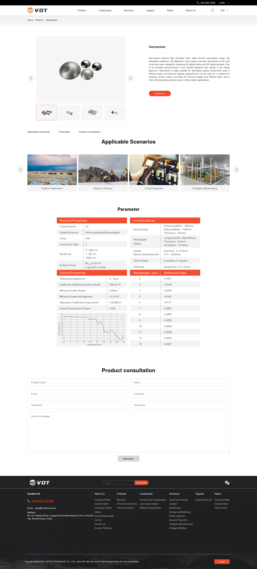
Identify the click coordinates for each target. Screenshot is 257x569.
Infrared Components (127, 503)
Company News (222, 499)
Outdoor (173, 503)
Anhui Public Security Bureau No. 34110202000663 (116, 561)
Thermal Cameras (125, 507)
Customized (105, 10)
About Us (191, 10)
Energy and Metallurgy (180, 511)
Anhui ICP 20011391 (85, 561)
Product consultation (89, 131)
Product (82, 10)
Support (150, 10)
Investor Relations (103, 527)
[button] (130, 78)
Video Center (221, 507)
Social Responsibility (104, 515)
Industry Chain (101, 503)
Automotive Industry (178, 499)
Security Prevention (178, 519)
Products (121, 493)
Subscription (142, 482)
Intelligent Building (178, 527)
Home (30, 19)
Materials (121, 499)
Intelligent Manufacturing (181, 523)
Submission (128, 458)
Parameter (64, 131)
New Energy (175, 507)
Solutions (129, 10)
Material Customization (150, 507)
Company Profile (102, 499)
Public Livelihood (177, 515)
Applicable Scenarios (38, 131)
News (170, 10)
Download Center (204, 499)
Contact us (160, 93)
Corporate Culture (103, 507)
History (98, 511)
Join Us (98, 519)
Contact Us (100, 523)
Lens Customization (149, 503)
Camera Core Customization (153, 499)
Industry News (221, 503)
